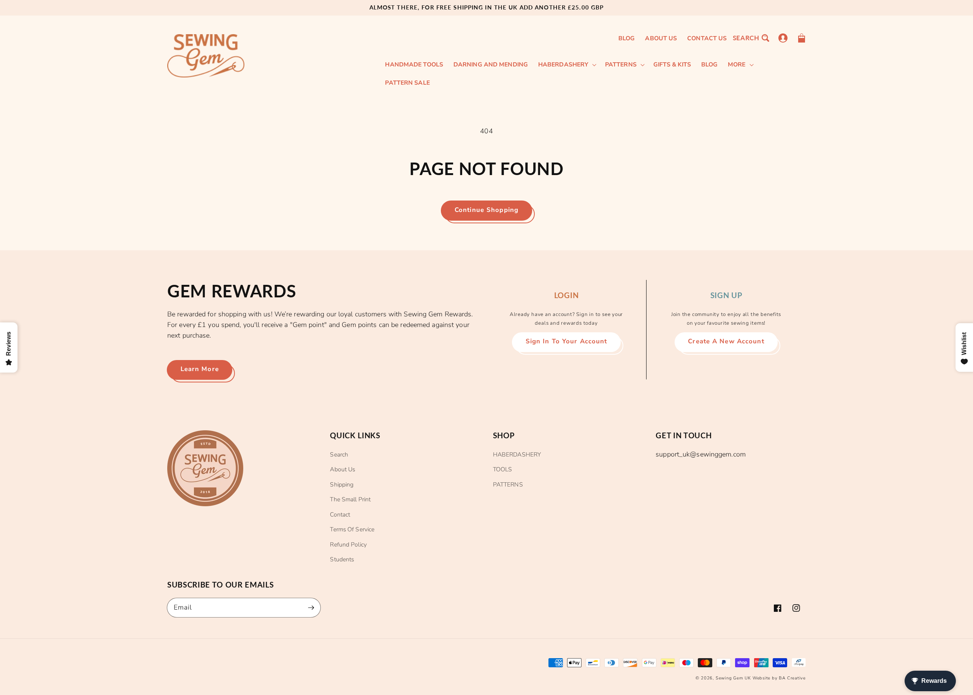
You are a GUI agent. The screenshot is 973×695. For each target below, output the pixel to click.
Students (342, 559)
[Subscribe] (311, 607)
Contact (340, 514)
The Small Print (350, 499)
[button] (750, 37)
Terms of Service (352, 529)
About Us (342, 469)
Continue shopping (486, 209)
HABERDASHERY (517, 454)
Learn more (200, 369)
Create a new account (726, 341)
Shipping (341, 484)
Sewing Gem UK (733, 678)
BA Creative (792, 678)
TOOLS (502, 469)
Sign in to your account (566, 341)
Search (339, 454)
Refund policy (348, 544)
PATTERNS (508, 484)
